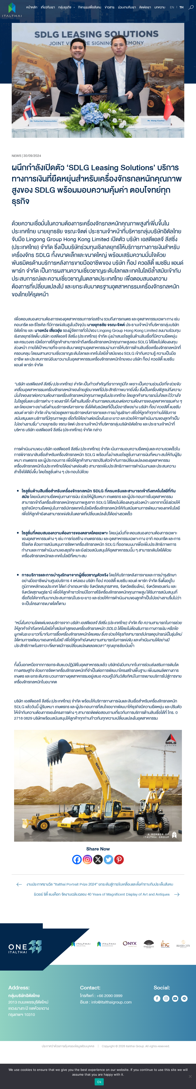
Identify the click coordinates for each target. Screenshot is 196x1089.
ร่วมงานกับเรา (127, 7)
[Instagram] (87, 859)
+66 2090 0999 (109, 995)
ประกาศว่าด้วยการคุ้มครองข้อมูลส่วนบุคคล (68, 1046)
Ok (99, 1082)
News (16, 156)
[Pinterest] (119, 859)
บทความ (159, 7)
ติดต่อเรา (145, 7)
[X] (98, 859)
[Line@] (184, 998)
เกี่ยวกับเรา (48, 7)
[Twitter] (108, 859)
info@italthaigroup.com (111, 1002)
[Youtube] (175, 998)
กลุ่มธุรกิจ (64, 7)
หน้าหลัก (31, 7)
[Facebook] (77, 859)
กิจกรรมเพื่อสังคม (89, 7)
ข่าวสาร (109, 7)
